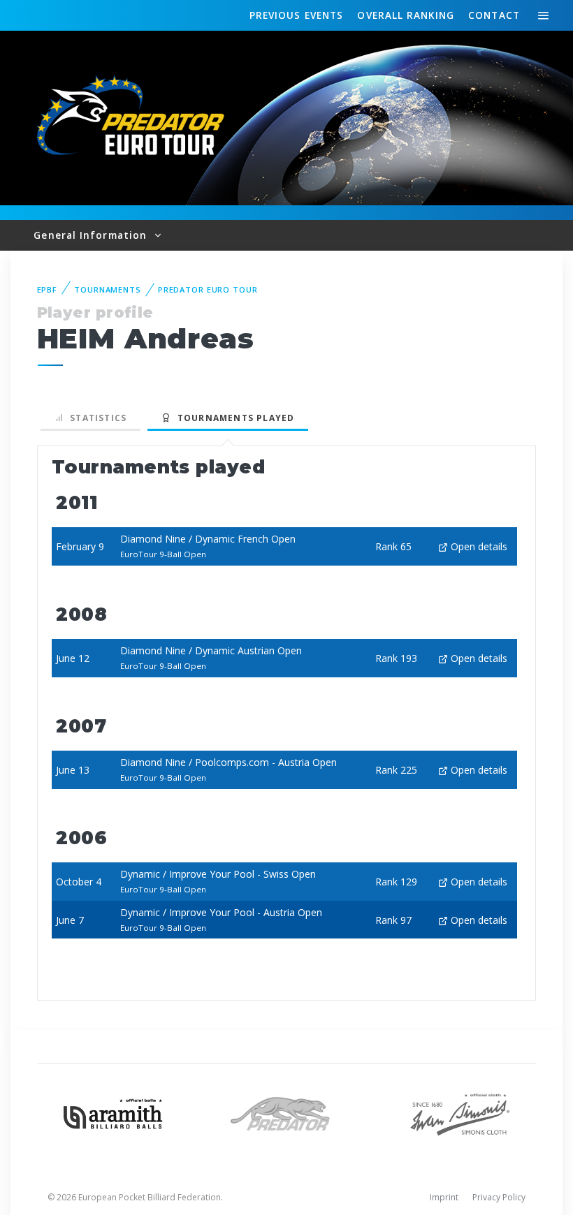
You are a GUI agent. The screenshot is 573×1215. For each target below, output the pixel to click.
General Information (92, 235)
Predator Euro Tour (208, 289)
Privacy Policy (498, 1197)
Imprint (444, 1197)
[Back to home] (132, 117)
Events (296, 15)
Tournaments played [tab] (232, 418)
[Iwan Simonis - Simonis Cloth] (460, 1112)
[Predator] (286, 1112)
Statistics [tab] (95, 418)
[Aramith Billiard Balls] (113, 1112)
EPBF (47, 289)
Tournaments (107, 289)
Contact (494, 15)
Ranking (405, 15)
